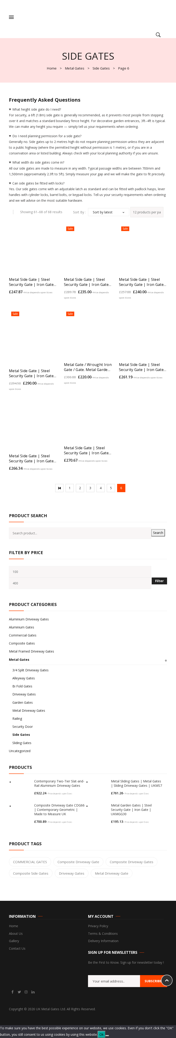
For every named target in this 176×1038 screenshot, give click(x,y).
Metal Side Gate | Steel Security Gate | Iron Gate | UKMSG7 (33, 373)
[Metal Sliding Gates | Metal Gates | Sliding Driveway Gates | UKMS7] (99, 788)
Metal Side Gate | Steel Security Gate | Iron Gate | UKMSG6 (88, 282)
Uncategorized (19, 751)
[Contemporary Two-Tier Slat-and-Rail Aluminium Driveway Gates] (23, 788)
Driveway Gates (24, 694)
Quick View (49, 294)
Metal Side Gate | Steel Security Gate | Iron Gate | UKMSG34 (88, 450)
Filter (159, 581)
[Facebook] (12, 991)
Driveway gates (71, 873)
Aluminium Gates (21, 627)
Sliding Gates (21, 743)
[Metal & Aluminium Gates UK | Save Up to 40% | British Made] (47, 17)
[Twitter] (19, 991)
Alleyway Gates (23, 678)
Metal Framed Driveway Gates (31, 651)
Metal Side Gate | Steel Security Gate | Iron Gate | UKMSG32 (143, 367)
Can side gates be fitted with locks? (38, 183)
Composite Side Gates (30, 873)
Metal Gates (74, 68)
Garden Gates (22, 702)
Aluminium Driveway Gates (29, 619)
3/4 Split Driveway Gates (30, 670)
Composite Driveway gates (131, 861)
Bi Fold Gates (22, 686)
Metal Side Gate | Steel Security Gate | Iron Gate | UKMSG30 (143, 282)
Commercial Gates (22, 635)
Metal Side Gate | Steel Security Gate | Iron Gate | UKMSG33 (33, 458)
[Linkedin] (33, 991)
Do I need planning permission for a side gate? (46, 136)
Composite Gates (22, 643)
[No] (107, 1035)
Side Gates (101, 68)
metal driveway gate (111, 873)
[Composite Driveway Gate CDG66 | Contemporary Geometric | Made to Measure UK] (23, 812)
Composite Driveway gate (78, 861)
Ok (101, 1034)
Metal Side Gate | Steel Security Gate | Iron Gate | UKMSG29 (33, 282)
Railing (17, 718)
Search (158, 532)
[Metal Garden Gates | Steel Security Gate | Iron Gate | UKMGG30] (99, 812)
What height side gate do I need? (36, 109)
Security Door (22, 726)
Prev (59, 488)
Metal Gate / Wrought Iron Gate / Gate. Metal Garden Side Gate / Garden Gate (88, 367)
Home (52, 68)
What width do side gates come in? (38, 162)
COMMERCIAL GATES (30, 861)
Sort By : (79, 212)
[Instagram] (26, 991)
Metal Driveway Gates (28, 710)
